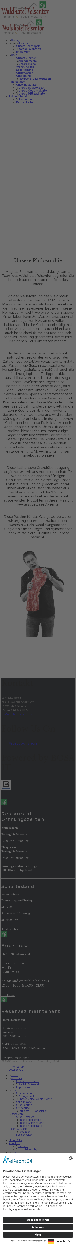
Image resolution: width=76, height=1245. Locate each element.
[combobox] (59, 1241)
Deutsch (60, 1241)
